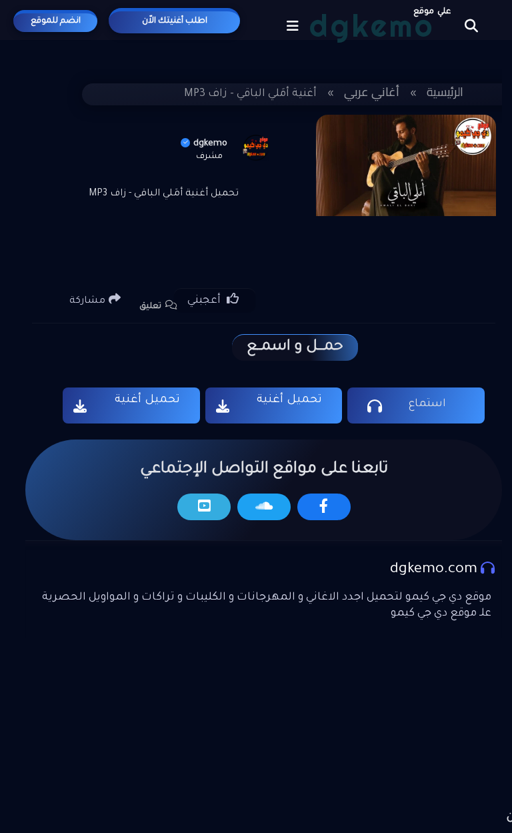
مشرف (209, 156)
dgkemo (210, 144)
